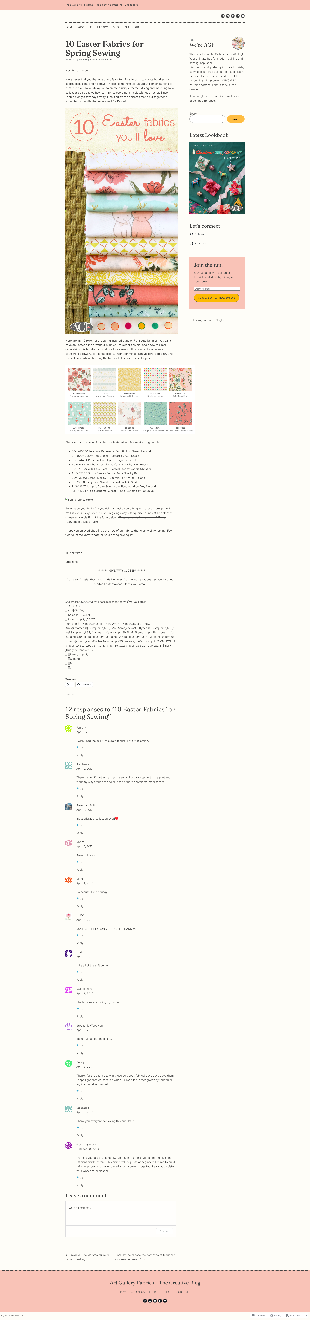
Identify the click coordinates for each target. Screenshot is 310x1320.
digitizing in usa (86, 1144)
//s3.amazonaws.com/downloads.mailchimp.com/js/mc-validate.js (105, 601)
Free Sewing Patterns (108, 4)
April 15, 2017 (84, 1030)
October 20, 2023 (87, 1148)
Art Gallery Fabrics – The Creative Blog (155, 1282)
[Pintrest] (233, 16)
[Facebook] (223, 16)
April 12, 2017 (84, 768)
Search (193, 113)
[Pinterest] (145, 1301)
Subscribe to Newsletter (216, 297)
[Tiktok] (238, 16)
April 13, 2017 (84, 846)
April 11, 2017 (84, 732)
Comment (165, 1231)
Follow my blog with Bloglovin (208, 320)
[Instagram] (228, 16)
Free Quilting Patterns (79, 4)
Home (69, 27)
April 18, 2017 (84, 1112)
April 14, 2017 (84, 883)
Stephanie (82, 764)
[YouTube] (165, 1301)
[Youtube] (243, 16)
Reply (79, 755)
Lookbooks (131, 4)
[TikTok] (160, 1301)
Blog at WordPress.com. (11, 1315)
